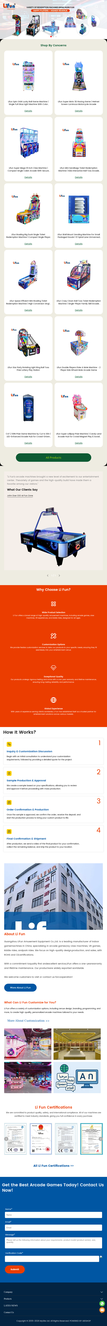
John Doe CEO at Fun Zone (20, 495)
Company (8, 1292)
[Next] (59, 575)
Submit (15, 1269)
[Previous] (48, 575)
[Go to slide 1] (51, 36)
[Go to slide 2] (53, 36)
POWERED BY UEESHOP (80, 1321)
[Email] (102, 1310)
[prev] (6, 1139)
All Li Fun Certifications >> (53, 1166)
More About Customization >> (28, 1021)
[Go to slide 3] (56, 36)
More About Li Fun (20, 987)
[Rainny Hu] (102, 1303)
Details (28, 111)
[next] (101, 1139)
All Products (53, 457)
